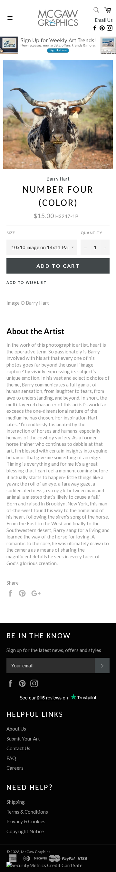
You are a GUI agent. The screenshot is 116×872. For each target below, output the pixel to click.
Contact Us (18, 748)
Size (10, 232)
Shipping (15, 802)
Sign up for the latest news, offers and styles (53, 650)
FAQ (11, 758)
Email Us (104, 20)
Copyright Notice (25, 831)
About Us (16, 729)
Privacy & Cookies (25, 821)
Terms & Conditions (27, 812)
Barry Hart (58, 179)
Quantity (91, 232)
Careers (15, 768)
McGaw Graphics (35, 851)
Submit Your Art (23, 738)
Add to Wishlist (26, 282)
